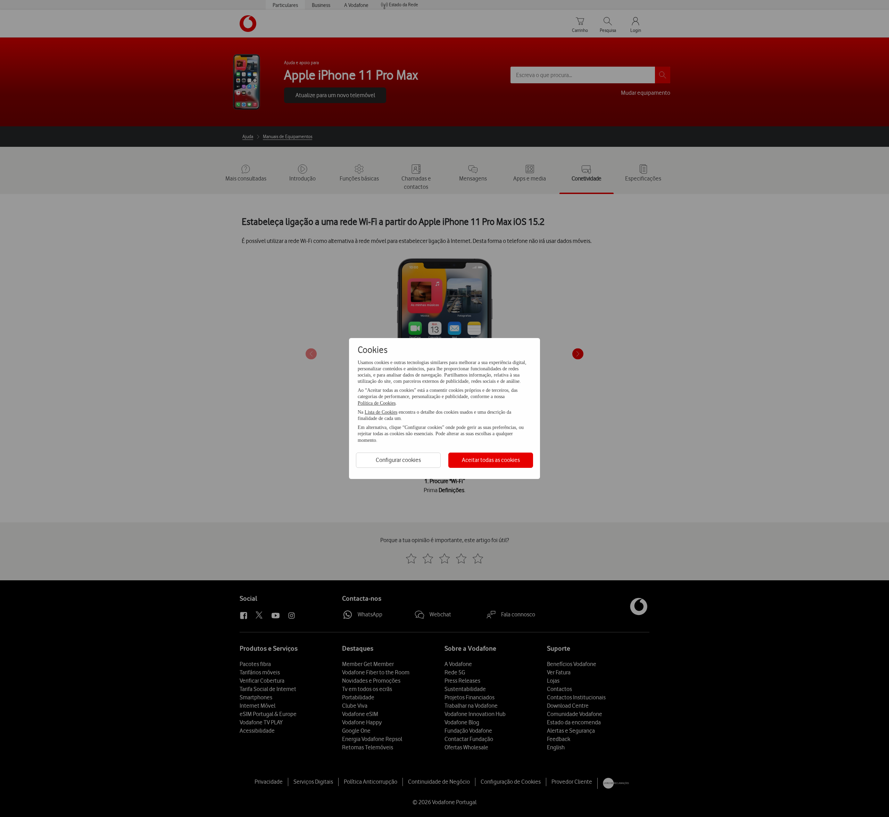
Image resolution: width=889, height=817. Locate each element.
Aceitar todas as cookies (491, 459)
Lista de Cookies (381, 412)
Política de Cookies (377, 403)
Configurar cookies (398, 459)
